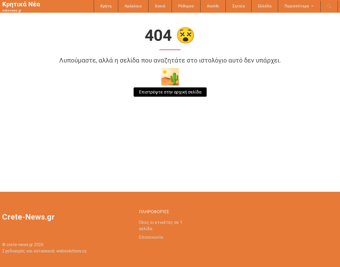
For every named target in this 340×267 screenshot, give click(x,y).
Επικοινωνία (151, 237)
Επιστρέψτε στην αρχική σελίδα (170, 92)
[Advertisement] (170, 152)
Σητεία (238, 6)
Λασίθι (213, 6)
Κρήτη (106, 6)
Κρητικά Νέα (21, 4)
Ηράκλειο (133, 6)
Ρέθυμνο (186, 6)
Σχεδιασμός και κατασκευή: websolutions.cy (44, 250)
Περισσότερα (296, 6)
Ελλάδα (264, 6)
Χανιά (160, 6)
